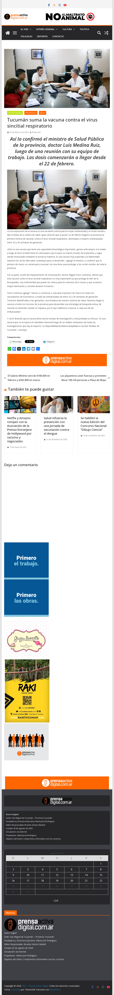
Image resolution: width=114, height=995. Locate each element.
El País (24, 29)
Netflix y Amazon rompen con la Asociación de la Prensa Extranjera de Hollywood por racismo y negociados (19, 429)
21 (86, 880)
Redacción (36, 132)
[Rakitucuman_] (27, 661)
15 (101, 875)
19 (57, 880)
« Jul (55, 900)
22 (101, 880)
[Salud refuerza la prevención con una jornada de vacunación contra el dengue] (57, 398)
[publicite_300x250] (26, 725)
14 (86, 875)
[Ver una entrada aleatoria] (106, 32)
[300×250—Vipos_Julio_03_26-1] (26, 581)
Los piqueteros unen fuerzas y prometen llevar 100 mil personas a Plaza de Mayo (83, 378)
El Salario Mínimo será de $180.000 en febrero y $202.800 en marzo (29, 378)
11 (42, 875)
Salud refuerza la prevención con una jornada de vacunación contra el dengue (56, 425)
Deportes (42, 36)
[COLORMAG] (28, 920)
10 (28, 875)
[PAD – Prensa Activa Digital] (7, 32)
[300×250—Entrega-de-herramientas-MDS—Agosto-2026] (26, 544)
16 (13, 880)
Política (84, 29)
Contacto (58, 36)
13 (71, 875)
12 (57, 875)
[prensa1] (57, 356)
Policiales (26, 36)
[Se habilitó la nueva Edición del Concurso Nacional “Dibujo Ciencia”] (94, 398)
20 (71, 880)
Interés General (45, 29)
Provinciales (31, 113)
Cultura (67, 29)
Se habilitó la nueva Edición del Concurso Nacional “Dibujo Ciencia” (94, 424)
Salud (42, 113)
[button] (29, 29)
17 (28, 880)
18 (42, 880)
